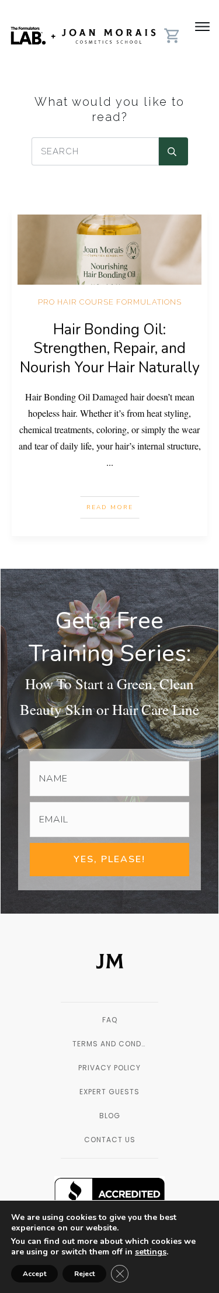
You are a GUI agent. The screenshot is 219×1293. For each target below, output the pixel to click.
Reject (84, 1273)
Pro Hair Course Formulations (110, 302)
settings (150, 1252)
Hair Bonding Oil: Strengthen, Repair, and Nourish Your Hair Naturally (110, 349)
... (109, 462)
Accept (34, 1273)
